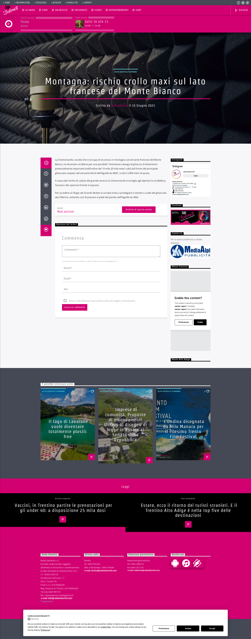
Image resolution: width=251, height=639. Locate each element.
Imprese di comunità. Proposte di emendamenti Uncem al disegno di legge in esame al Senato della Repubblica (125, 424)
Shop (138, 10)
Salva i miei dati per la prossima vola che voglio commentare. (102, 300)
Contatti (88, 2)
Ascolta (243, 10)
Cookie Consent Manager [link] (37, 616)
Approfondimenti (118, 10)
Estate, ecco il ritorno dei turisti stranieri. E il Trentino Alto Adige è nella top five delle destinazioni (189, 510)
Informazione (23, 2)
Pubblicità (72, 2)
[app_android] (176, 563)
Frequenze (41, 2)
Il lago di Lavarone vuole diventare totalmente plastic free (68, 429)
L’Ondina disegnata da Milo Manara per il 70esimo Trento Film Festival (183, 429)
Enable (200, 322)
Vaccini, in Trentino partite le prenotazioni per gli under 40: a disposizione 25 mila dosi (63, 508)
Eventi (98, 10)
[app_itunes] (187, 563)
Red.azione (119, 105)
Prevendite (81, 10)
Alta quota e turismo (125, 71)
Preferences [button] (45, 630)
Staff (45, 10)
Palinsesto (61, 10)
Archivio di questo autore (139, 209)
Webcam (57, 2)
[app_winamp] (198, 563)
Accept (212, 629)
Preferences (164, 629)
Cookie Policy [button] (106, 627)
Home (7, 2)
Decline (188, 629)
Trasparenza (47, 601)
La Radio (30, 10)
